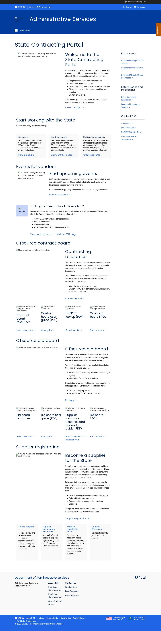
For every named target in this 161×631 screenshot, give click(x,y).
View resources (25, 330)
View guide (47, 330)
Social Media (79, 618)
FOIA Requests (127, 128)
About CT (30, 618)
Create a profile (92, 154)
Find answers (97, 330)
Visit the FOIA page (66, 234)
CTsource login (73, 107)
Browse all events (58, 194)
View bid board (26, 154)
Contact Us (126, 123)
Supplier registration (76, 518)
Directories (65, 618)
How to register (26, 526)
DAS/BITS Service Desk (131, 132)
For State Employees (26, 621)
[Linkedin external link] (144, 577)
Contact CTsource (96, 527)
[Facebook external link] (136, 577)
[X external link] (140, 577)
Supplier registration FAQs (73, 529)
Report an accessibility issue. (137, 2)
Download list (73, 330)
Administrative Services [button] (55, 30)
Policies (40, 618)
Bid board (70, 400)
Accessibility (52, 618)
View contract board (62, 154)
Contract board (74, 298)
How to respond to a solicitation (76, 438)
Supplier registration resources (49, 529)
